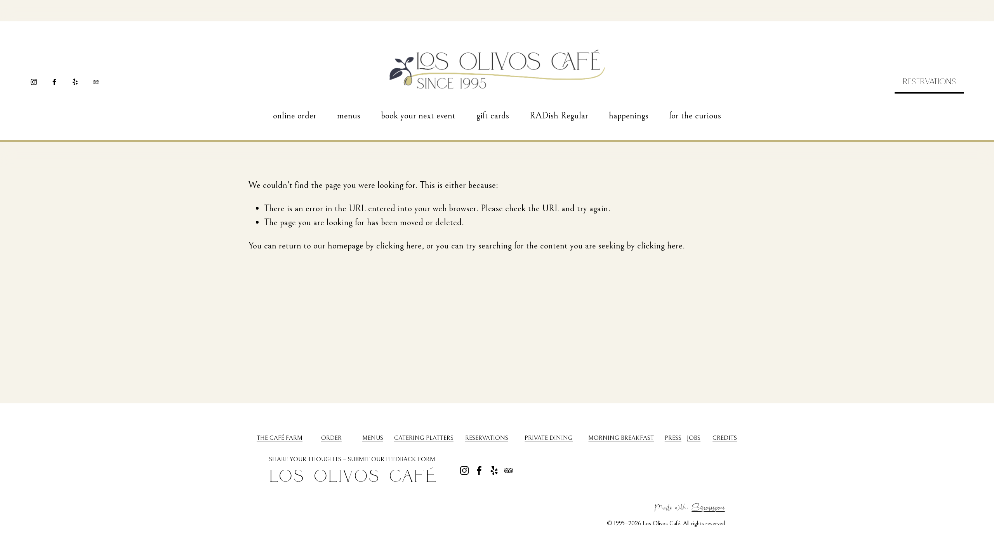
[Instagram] (34, 82)
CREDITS (724, 437)
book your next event (418, 115)
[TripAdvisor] (96, 82)
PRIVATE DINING (549, 437)
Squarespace (708, 507)
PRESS (673, 437)
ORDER (331, 437)
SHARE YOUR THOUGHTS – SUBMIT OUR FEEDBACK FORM (352, 459)
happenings (628, 115)
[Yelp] (75, 82)
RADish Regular (559, 115)
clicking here (399, 245)
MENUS (372, 437)
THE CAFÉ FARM (279, 437)
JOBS (693, 437)
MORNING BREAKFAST (621, 437)
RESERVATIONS (929, 81)
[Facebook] (54, 82)
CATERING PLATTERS (424, 437)
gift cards (492, 115)
